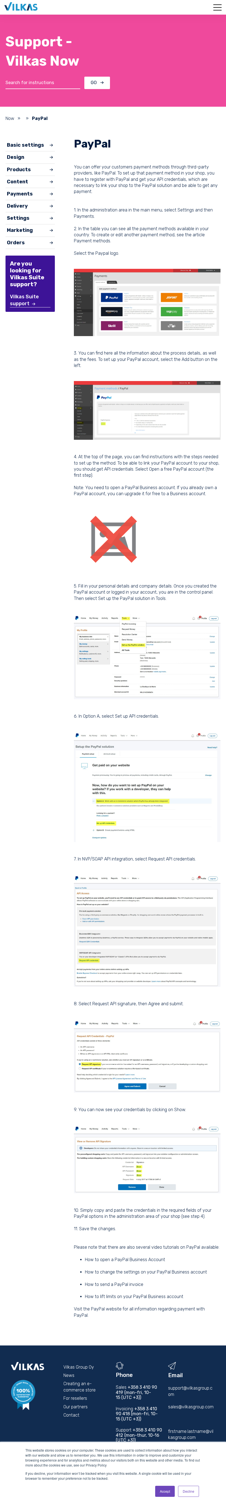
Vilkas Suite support (24, 300)
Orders (16, 243)
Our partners (75, 1406)
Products (19, 170)
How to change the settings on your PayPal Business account (146, 1272)
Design (15, 157)
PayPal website (106, 1309)
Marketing (20, 230)
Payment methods (92, 240)
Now (10, 118)
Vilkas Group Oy (78, 1367)
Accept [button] (165, 1491)
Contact (71, 1415)
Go (94, 82)
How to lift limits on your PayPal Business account (134, 1296)
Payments (20, 194)
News (68, 1375)
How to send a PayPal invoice (114, 1284)
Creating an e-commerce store (79, 1386)
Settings (18, 218)
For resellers (75, 1398)
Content (17, 182)
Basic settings (25, 145)
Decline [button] (188, 1491)
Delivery (17, 206)
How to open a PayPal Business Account (125, 1259)
